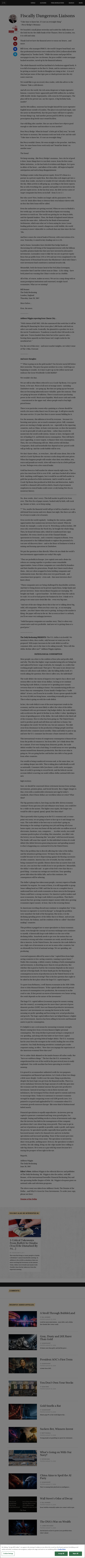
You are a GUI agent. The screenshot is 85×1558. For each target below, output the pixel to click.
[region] (42, 1551)
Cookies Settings (8, 1553)
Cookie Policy (62, 1549)
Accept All (61, 1553)
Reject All (75, 1553)
